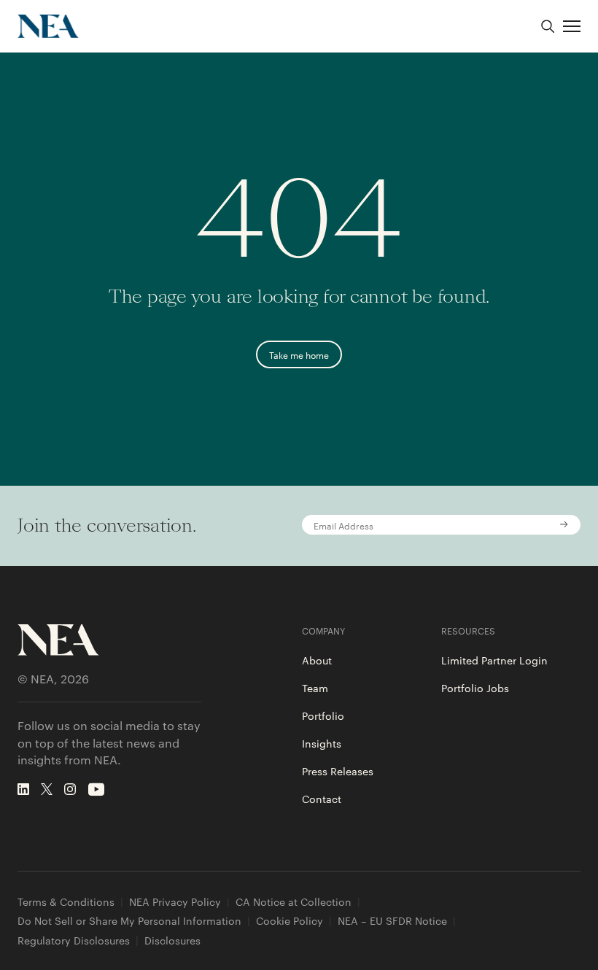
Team (315, 688)
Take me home (299, 354)
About (317, 660)
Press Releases (337, 771)
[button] (571, 26)
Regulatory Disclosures (74, 940)
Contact (321, 799)
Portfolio (323, 715)
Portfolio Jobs (475, 688)
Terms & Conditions (66, 902)
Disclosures (172, 940)
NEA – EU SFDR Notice (392, 921)
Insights (321, 743)
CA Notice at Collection (294, 902)
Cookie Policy (289, 921)
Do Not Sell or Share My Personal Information (129, 921)
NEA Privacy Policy (175, 902)
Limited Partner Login (494, 660)
